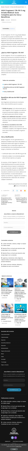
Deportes (3, 340)
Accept (14, 449)
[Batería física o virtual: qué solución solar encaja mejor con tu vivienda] (7, 282)
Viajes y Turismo (5, 365)
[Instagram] (15, 437)
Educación (3, 345)
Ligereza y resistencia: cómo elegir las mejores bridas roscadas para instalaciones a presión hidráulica (13, 259)
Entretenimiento (4, 348)
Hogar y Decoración (5, 351)
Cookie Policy (18, 446)
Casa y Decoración (5, 334)
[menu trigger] (2, 2)
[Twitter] (17, 190)
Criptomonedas (4, 337)
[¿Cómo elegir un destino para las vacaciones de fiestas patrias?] (7, 308)
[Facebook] (13, 190)
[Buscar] (26, 2)
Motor (2, 353)
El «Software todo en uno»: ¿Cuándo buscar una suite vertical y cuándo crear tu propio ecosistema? (21, 318)
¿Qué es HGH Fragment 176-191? (13, 84)
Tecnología (3, 362)
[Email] (24, 190)
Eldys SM (5, 295)
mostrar (12, 28)
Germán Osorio (7, 321)
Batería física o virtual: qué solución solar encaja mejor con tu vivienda (6, 291)
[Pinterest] (21, 190)
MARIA (2, 20)
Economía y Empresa (5, 342)
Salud (2, 356)
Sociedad (8, 20)
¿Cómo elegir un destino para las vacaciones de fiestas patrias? (7, 317)
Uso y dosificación (9, 91)
